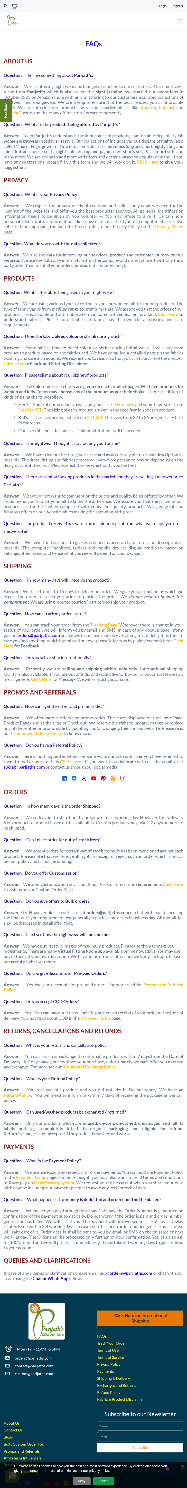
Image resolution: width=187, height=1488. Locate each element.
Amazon (148, 107)
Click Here (147, 162)
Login (163, 6)
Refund (11, 1095)
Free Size (125, 404)
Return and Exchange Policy (89, 1066)
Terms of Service (110, 1357)
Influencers (32, 1458)
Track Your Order (111, 1343)
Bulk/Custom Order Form (25, 1444)
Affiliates (11, 1458)
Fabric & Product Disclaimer (120, 1399)
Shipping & (106, 1378)
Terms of (104, 1350)
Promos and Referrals (22, 1451)
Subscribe (140, 1447)
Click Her (167, 314)
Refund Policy (108, 1392)
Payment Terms (95, 1018)
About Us (12, 1423)
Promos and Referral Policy (37, 733)
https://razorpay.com (54, 1182)
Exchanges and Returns (116, 1385)
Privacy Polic (168, 226)
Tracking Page (103, 624)
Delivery (123, 1378)
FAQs (102, 1336)
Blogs (8, 1437)
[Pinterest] (103, 778)
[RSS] (113, 778)
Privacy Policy (109, 1364)
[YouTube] (93, 778)
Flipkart (166, 107)
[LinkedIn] (64, 778)
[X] (83, 778)
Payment (104, 1371)
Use (115, 1350)
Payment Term (30, 1177)
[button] (140, 1319)
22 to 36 (95, 417)
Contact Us (13, 1430)
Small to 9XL (30, 409)
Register (177, 6)
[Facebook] (74, 778)
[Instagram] (122, 778)
